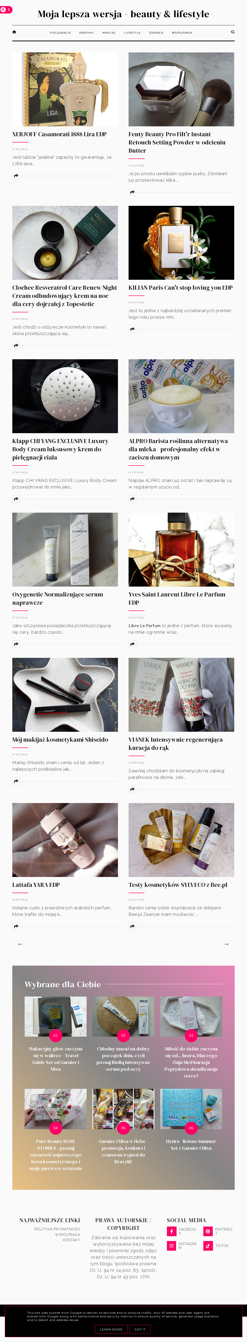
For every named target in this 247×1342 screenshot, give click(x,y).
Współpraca (67, 1235)
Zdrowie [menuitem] (156, 32)
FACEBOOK (187, 1231)
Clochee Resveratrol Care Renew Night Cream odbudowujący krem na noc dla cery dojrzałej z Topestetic (64, 295)
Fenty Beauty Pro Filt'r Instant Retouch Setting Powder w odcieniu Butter (177, 142)
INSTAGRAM (187, 1246)
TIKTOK (222, 1246)
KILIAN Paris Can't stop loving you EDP (181, 287)
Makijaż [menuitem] (109, 32)
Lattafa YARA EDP (36, 885)
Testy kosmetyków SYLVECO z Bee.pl (178, 885)
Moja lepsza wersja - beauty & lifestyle (123, 13)
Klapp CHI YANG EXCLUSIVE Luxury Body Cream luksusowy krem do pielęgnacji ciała (60, 449)
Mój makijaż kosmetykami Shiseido (60, 739)
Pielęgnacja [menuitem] (60, 32)
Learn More (111, 1329)
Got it (140, 1329)
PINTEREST (224, 1231)
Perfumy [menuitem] (86, 32)
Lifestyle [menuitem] (132, 32)
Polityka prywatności (57, 1229)
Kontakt (71, 1240)
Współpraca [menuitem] (182, 32)
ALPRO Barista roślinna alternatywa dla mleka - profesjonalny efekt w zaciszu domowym (178, 449)
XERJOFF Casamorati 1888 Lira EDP (59, 134)
